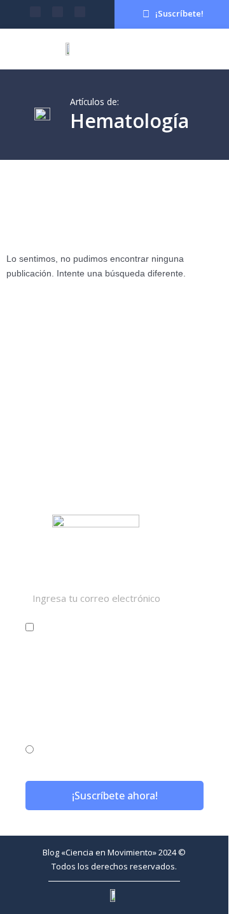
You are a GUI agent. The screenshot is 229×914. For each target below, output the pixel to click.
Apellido (46, 701)
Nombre (46, 651)
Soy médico (68, 626)
